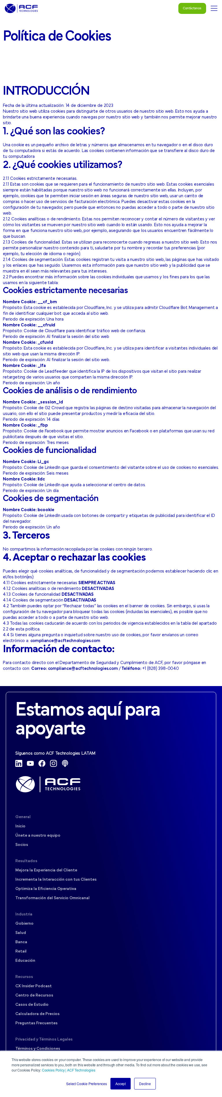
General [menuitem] (23, 817)
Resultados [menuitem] (26, 861)
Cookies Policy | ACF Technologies (68, 1069)
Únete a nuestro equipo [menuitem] (37, 836)
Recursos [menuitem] (24, 977)
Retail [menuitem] (21, 951)
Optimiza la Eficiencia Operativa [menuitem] (45, 889)
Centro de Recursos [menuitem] (34, 995)
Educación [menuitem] (25, 961)
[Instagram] (53, 763)
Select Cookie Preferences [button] (86, 1083)
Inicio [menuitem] (20, 826)
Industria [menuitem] (23, 914)
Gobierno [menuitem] (24, 924)
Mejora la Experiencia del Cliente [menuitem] (46, 870)
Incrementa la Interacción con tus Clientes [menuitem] (56, 880)
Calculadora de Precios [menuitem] (37, 1014)
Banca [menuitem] (21, 942)
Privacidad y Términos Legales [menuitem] (44, 1039)
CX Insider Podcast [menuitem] (33, 986)
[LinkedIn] (18, 763)
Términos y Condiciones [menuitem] (37, 1049)
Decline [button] (145, 1083)
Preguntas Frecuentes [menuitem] (36, 1023)
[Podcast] (65, 763)
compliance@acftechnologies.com (65, 641)
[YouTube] (30, 763)
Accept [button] (120, 1083)
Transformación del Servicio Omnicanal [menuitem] (52, 898)
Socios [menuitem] (21, 845)
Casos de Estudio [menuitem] (32, 1005)
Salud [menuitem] (20, 933)
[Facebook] (41, 763)
